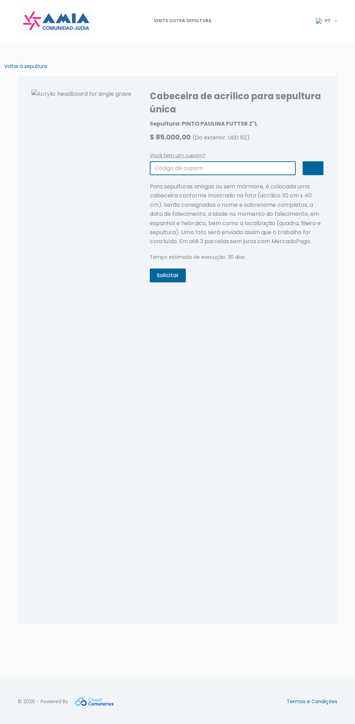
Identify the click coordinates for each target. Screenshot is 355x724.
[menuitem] (323, 21)
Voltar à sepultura (25, 66)
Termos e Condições (312, 701)
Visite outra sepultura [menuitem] (182, 21)
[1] (313, 168)
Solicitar (168, 275)
